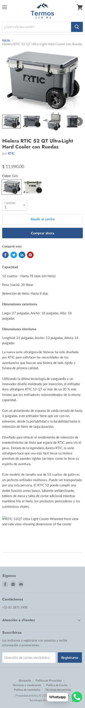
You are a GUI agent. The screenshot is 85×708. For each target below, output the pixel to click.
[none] (11, 121)
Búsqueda (25, 680)
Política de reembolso (27, 689)
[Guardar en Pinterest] (30, 255)
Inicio (6, 40)
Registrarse (69, 657)
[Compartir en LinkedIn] (22, 255)
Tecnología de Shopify (42, 700)
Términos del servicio (58, 689)
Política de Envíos (57, 685)
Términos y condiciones (27, 685)
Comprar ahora (42, 233)
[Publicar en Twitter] (13, 255)
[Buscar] (77, 27)
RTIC (11, 153)
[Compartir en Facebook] (5, 255)
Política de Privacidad (48, 680)
